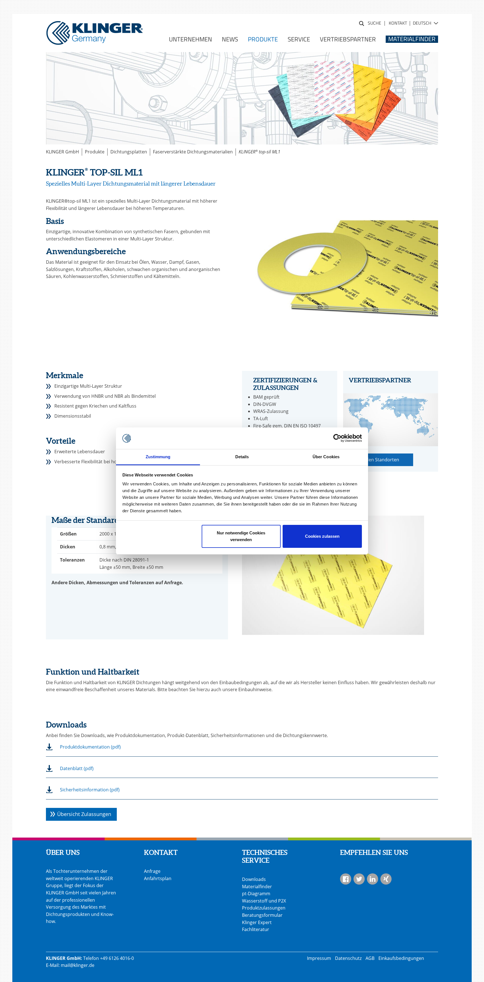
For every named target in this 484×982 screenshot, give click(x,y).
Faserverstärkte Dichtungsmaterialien (193, 152)
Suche (361, 22)
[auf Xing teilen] (386, 879)
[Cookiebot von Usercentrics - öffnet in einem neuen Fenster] (337, 438)
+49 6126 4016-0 (117, 958)
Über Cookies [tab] (326, 456)
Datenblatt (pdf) (77, 768)
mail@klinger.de (77, 965)
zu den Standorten (379, 460)
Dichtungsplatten (128, 152)
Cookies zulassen (322, 536)
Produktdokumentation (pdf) (90, 747)
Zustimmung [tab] (158, 456)
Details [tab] (242, 456)
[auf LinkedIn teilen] (372, 879)
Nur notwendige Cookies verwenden (241, 536)
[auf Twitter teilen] (359, 879)
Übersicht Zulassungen (84, 814)
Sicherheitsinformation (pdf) (90, 790)
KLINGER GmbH (62, 152)
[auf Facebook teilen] (345, 879)
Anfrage (152, 871)
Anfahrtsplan (157, 878)
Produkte (94, 152)
